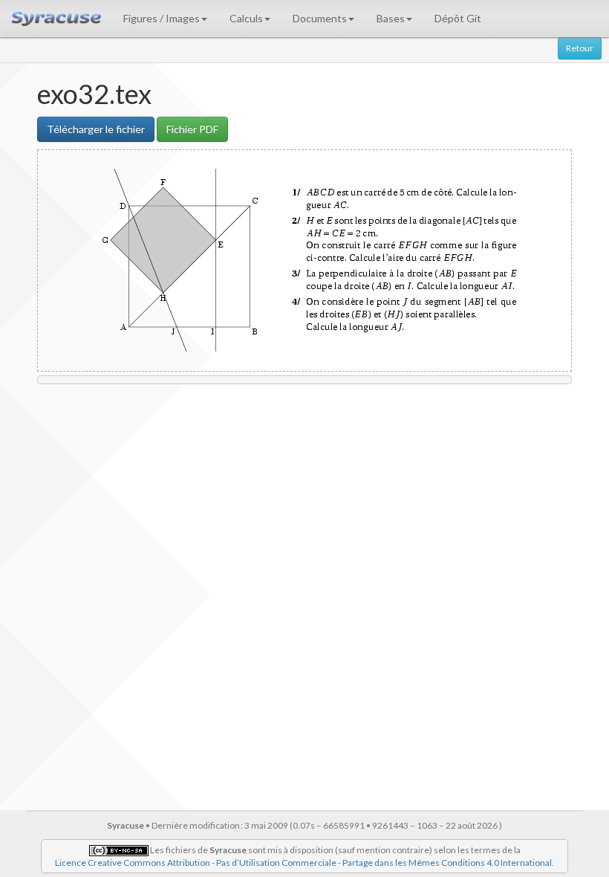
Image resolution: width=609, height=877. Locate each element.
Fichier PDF (192, 129)
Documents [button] (320, 18)
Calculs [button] (246, 18)
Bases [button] (391, 18)
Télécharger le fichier (96, 129)
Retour (579, 48)
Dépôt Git (457, 18)
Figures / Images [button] (161, 18)
